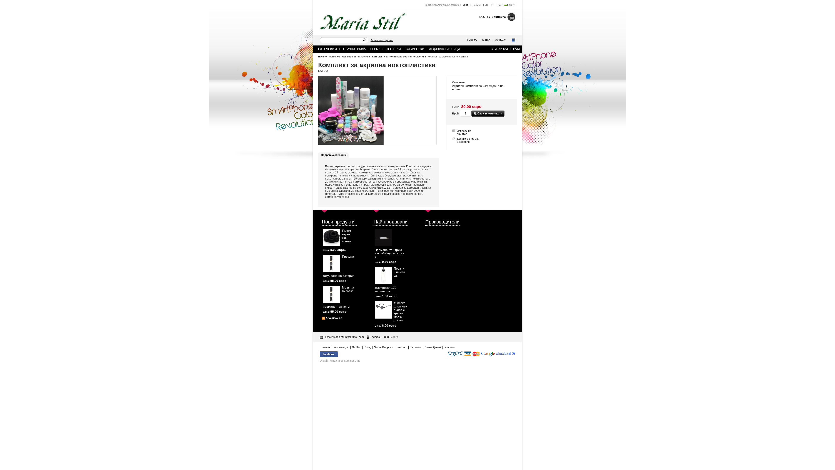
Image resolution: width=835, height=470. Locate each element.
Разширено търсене (382, 40)
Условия (449, 347)
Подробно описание (334, 155)
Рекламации (341, 347)
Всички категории (505, 49)
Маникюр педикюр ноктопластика (349, 56)
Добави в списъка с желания (468, 140)
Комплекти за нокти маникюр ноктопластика (399, 56)
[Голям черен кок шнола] (331, 237)
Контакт (500, 40)
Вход (465, 4)
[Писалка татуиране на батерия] (331, 263)
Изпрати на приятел (464, 132)
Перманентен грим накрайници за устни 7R (389, 253)
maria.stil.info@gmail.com (348, 337)
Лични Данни (433, 347)
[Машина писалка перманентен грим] (331, 294)
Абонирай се (334, 318)
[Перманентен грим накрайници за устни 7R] (383, 237)
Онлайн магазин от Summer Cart (340, 360)
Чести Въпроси (383, 347)
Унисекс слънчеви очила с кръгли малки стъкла (400, 311)
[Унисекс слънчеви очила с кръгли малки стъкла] (383, 310)
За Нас (485, 40)
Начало (472, 40)
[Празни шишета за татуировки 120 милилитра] (383, 275)
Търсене (415, 347)
